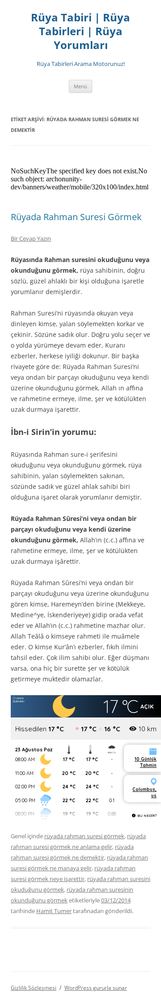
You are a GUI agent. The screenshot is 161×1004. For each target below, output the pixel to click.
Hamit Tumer (54, 911)
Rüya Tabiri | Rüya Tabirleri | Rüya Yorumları (80, 31)
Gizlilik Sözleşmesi (33, 988)
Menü (80, 86)
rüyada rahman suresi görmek (84, 836)
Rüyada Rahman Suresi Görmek (76, 217)
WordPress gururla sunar (95, 988)
